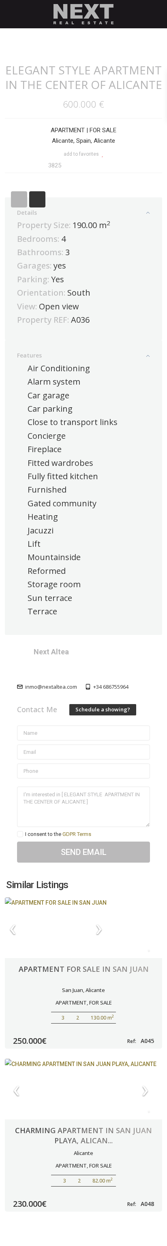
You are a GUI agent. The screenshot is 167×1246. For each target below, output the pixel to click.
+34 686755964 (110, 686)
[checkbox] (20, 834)
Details (27, 212)
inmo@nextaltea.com (51, 686)
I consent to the (58, 834)
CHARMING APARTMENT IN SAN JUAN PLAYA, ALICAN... (83, 1135)
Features (29, 355)
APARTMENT (68, 130)
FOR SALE (103, 130)
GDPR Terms (76, 834)
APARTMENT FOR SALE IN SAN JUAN (84, 969)
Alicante (95, 990)
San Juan (72, 990)
